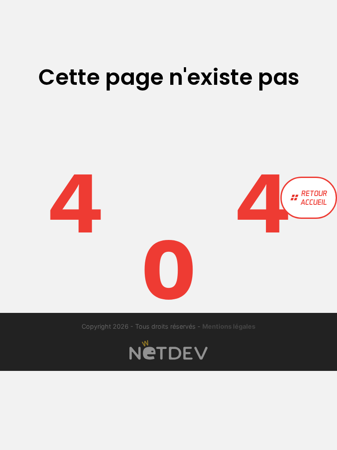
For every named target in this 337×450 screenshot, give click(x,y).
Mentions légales (228, 326)
